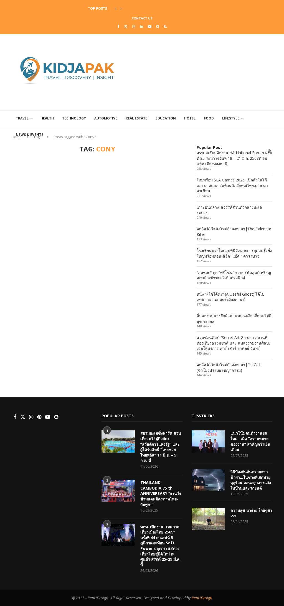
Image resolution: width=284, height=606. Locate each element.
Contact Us (142, 18)
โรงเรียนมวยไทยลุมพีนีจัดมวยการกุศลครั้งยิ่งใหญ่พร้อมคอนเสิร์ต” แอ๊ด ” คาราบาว (234, 253)
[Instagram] (133, 26)
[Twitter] (126, 26)
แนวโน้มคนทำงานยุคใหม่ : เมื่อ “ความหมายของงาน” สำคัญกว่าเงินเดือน (250, 441)
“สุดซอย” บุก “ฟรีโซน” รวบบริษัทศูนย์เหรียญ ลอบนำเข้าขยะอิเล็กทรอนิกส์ (234, 275)
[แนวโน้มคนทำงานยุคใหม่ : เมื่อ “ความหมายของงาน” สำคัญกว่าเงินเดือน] (208, 441)
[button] (115, 8)
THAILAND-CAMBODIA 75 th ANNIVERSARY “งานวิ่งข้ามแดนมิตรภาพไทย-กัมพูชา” (160, 493)
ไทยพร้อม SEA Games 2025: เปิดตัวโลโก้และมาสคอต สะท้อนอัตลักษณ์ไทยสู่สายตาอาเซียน (232, 185)
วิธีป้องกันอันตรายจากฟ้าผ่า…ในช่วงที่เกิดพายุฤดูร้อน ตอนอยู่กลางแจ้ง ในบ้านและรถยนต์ (250, 480)
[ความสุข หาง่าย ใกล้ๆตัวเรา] (208, 519)
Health (47, 118)
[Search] (269, 151)
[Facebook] (118, 26)
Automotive (105, 118)
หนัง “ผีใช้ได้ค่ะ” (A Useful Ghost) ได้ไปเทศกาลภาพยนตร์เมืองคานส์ (230, 296)
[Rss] (165, 26)
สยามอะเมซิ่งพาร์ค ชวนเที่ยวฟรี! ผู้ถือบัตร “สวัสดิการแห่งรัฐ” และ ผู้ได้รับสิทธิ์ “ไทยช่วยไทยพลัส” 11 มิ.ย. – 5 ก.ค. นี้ (160, 446)
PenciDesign (202, 597)
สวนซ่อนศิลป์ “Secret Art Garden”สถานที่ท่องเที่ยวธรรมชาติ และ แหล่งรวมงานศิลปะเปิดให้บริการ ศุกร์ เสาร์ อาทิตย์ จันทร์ (234, 343)
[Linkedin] (141, 26)
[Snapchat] (157, 26)
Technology (74, 118)
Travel (22, 118)
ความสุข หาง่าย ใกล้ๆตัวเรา (251, 513)
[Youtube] (149, 26)
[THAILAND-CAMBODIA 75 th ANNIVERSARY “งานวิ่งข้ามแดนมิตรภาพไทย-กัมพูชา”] (118, 491)
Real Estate (136, 118)
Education (166, 118)
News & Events (29, 134)
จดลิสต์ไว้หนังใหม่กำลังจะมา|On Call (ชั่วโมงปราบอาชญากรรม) (228, 367)
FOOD (209, 118)
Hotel (190, 118)
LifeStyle (230, 118)
